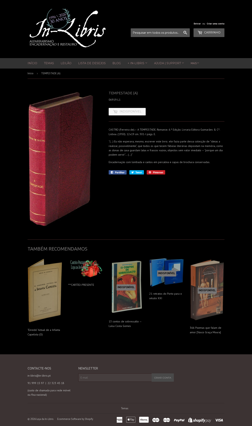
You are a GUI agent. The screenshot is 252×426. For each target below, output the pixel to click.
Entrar (197, 23)
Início (32, 63)
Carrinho (211, 32)
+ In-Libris (136, 63)
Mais (194, 63)
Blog (116, 63)
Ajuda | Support (168, 63)
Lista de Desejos (92, 63)
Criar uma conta (215, 23)
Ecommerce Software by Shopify (75, 419)
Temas (49, 63)
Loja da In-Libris (45, 419)
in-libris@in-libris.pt (39, 375)
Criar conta (162, 377)
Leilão (66, 63)
